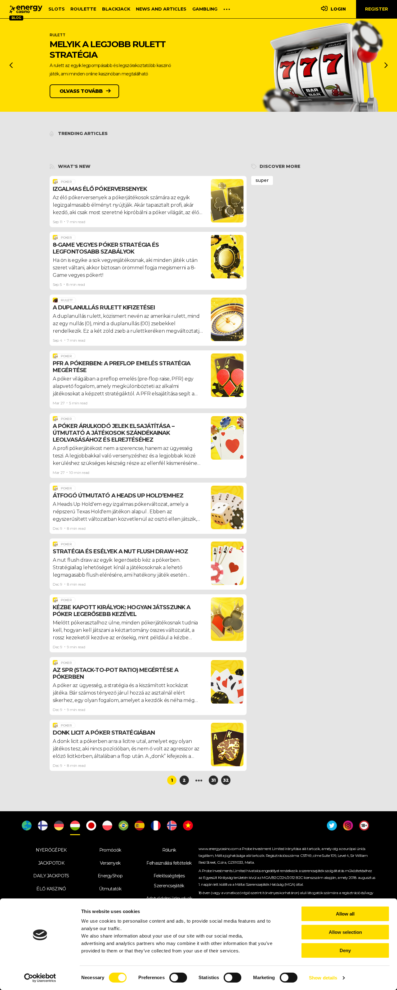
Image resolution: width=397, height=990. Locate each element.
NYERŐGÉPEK (51, 850)
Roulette (83, 9)
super (262, 180)
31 (213, 780)
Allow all (345, 913)
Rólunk (169, 850)
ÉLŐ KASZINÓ (51, 889)
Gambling (204, 9)
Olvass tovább (81, 91)
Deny (345, 950)
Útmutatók (110, 889)
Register (376, 9)
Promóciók (110, 850)
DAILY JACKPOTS (51, 876)
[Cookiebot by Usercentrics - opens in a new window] (40, 978)
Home (25, 9)
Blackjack (116, 9)
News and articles (161, 9)
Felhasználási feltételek (168, 863)
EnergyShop (110, 876)
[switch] (178, 978)
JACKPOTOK (51, 863)
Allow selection (345, 932)
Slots (56, 9)
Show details (323, 977)
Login (338, 9)
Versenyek (110, 863)
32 (226, 780)
